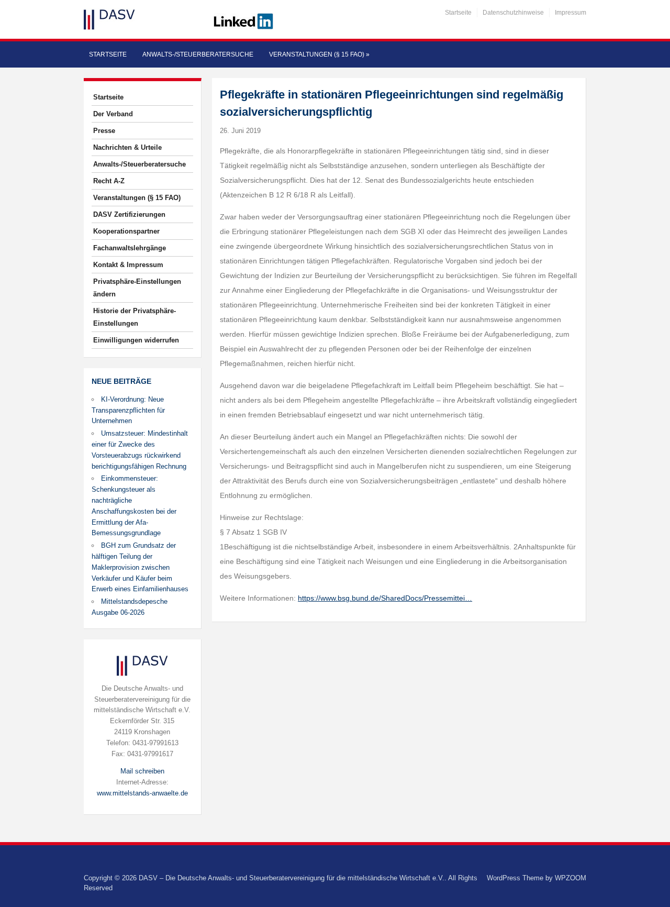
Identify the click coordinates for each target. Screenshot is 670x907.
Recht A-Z (109, 181)
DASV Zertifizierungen (129, 214)
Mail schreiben (142, 771)
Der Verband (113, 114)
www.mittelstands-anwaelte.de (142, 793)
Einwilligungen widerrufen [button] (136, 340)
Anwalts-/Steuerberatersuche (197, 54)
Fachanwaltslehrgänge (129, 248)
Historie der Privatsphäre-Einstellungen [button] (134, 317)
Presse (104, 131)
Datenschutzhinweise (513, 12)
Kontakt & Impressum (128, 265)
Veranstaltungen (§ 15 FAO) (319, 54)
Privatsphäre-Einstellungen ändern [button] (137, 288)
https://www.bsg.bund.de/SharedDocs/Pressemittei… (385, 598)
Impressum (570, 12)
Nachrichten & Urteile (127, 147)
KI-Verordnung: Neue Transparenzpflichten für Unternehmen (128, 410)
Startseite (458, 12)
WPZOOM (570, 878)
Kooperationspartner (126, 231)
